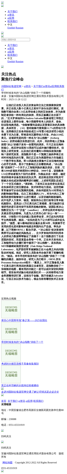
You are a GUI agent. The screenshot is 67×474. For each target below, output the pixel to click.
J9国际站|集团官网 (11, 86)
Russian (19, 27)
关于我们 (12, 11)
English (11, 27)
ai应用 (10, 18)
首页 (3, 401)
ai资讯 (10, 14)
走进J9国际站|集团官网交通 (30, 391)
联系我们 (12, 21)
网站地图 (7, 462)
